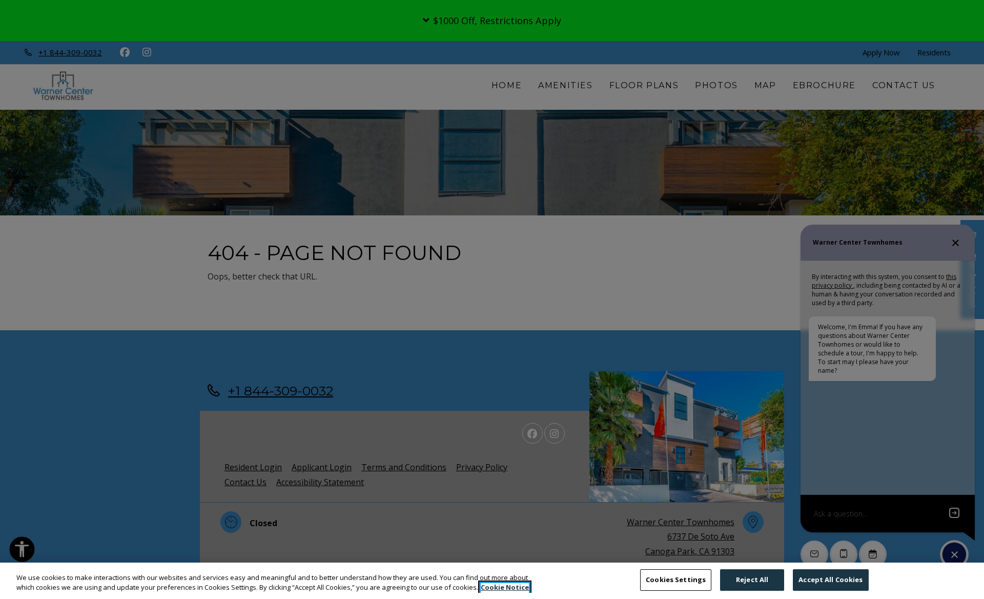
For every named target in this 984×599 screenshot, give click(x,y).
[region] (492, 581)
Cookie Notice (505, 587)
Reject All (752, 579)
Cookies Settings (676, 579)
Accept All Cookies (830, 579)
